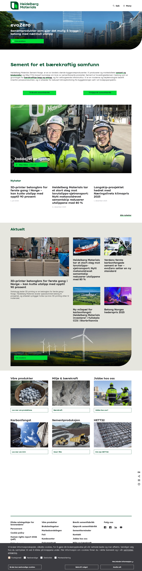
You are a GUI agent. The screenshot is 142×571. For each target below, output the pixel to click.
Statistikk (48, 557)
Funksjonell (16, 557)
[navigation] (139, 472)
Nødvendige (32, 557)
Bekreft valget (82, 567)
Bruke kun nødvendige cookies (22, 567)
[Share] (139, 476)
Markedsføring (64, 557)
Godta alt (117, 567)
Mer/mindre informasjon (121, 562)
